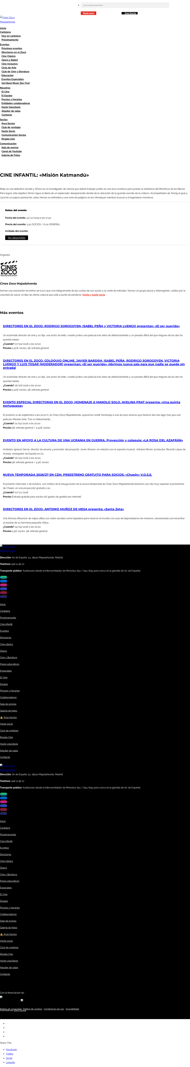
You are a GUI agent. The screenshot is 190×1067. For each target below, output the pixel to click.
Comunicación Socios (13, 135)
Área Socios (130, 13)
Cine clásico (6, 644)
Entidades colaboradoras (15, 103)
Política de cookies (32, 1009)
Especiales (6, 670)
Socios (4, 119)
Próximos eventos (11, 48)
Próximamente (9, 39)
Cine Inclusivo (9, 63)
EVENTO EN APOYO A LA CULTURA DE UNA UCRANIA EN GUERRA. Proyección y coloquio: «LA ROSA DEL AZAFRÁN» (93, 440)
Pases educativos (9, 664)
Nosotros (5, 87)
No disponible (16, 237)
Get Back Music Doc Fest (15, 83)
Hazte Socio (8, 131)
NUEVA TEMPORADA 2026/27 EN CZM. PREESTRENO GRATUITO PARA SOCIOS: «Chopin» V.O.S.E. (77, 474)
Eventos (4, 44)
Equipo (4, 684)
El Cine (5, 91)
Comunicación (8, 143)
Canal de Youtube (11, 151)
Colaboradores (8, 697)
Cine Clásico (8, 56)
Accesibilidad (72, 1009)
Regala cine (8, 139)
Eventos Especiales (12, 79)
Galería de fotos (8, 710)
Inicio (3, 28)
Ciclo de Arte (8, 67)
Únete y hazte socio (93, 294)
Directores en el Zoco (13, 52)
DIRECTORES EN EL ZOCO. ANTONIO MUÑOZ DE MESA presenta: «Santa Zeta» (63, 509)
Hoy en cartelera (11, 36)
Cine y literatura (8, 657)
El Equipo (6, 95)
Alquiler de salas (10, 111)
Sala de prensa (9, 147)
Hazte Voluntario (10, 107)
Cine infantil (6, 624)
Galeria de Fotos (10, 155)
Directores (5, 637)
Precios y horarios (10, 690)
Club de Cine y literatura (15, 71)
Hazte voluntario (9, 744)
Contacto (6, 114)
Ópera (3, 651)
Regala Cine (6, 737)
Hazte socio (88, 13)
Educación (7, 75)
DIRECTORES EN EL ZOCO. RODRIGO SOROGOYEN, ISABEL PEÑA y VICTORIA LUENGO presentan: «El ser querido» (91, 326)
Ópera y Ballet (9, 60)
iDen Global (20, 1010)
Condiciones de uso (54, 1009)
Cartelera (5, 32)
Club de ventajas (11, 127)
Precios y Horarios (11, 99)
